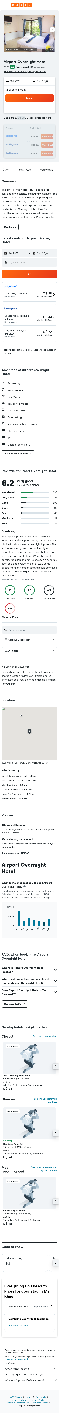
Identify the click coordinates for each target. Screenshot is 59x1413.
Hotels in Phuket (37, 1400)
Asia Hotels (41, 1397)
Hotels (29, 1397)
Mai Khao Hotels (40, 1402)
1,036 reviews (37, 66)
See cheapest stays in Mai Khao (45, 1100)
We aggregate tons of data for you (24, 1374)
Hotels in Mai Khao (18, 1325)
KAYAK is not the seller (17, 1368)
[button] (5, 5)
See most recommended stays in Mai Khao (44, 1169)
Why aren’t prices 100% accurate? (24, 1380)
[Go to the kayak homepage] (21, 5)
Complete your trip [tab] (17, 1306)
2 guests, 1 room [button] (16, 89)
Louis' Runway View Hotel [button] (16, 1075)
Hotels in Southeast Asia (18, 1402)
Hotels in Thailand (18, 1400)
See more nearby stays (45, 1036)
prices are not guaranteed (16, 1359)
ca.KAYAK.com (15, 1397)
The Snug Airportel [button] (13, 1143)
